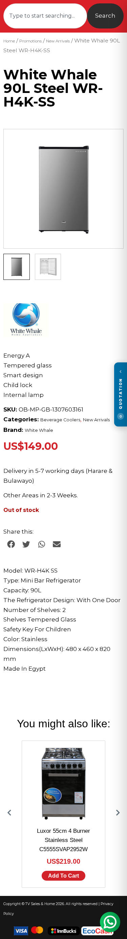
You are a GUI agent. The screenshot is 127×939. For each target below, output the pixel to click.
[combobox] (45, 15)
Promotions (30, 41)
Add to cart (63, 876)
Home (9, 41)
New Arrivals (58, 41)
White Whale (39, 430)
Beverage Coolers (60, 419)
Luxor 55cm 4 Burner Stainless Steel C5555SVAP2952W (63, 840)
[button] (112, 141)
